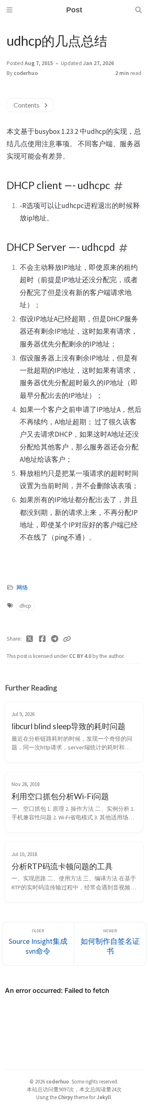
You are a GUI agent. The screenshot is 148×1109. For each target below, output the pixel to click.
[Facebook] (42, 639)
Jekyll (104, 1097)
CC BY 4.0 (80, 656)
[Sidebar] (9, 10)
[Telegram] (55, 639)
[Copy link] (67, 639)
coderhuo (26, 73)
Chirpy (65, 1097)
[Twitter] (30, 639)
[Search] (138, 10)
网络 (22, 587)
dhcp (25, 605)
